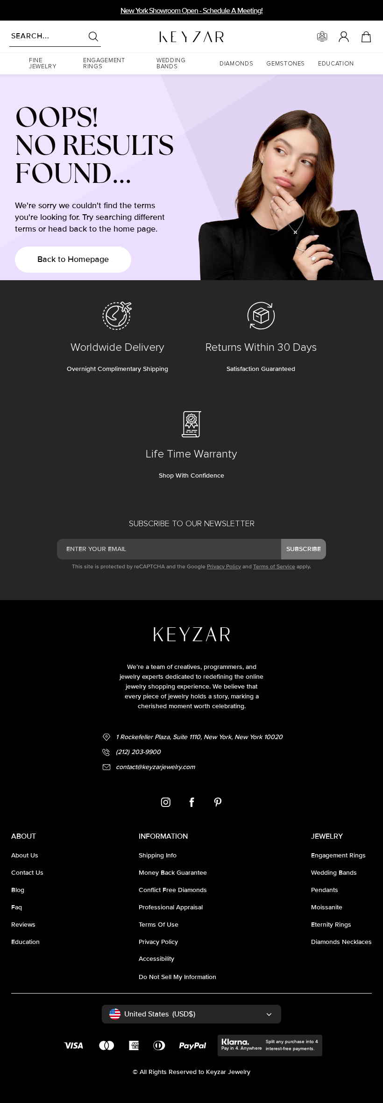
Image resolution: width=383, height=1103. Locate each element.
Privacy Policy (224, 566)
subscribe (303, 549)
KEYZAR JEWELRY (168, 34)
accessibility (156, 959)
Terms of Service (274, 566)
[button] (49, 63)
